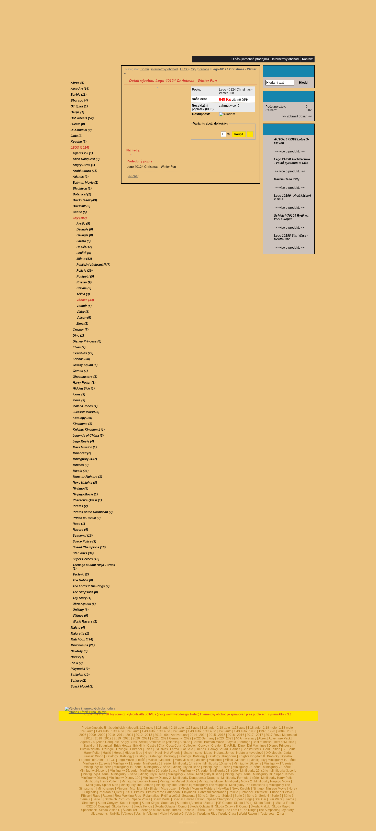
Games (235, 749)
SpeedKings (243, 799)
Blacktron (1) (82, 188)
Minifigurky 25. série (124, 770)
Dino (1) (78, 335)
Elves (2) (79, 347)
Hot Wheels (172, 753)
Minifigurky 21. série (216, 767)
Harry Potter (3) (84, 382)
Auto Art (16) (80, 89)
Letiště (141, 760)
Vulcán (191, 813)
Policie (233, 792)
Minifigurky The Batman (136, 785)
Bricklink (139, 745)
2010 (111, 735)
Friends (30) (81, 359)
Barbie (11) (78, 94)
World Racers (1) (85, 621)
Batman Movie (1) (85, 182)
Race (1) (79, 524)
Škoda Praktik (260, 806)
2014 (193, 735)
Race (96, 795)
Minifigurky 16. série (247, 763)
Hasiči (107, 753)
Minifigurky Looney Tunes (139, 781)
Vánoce (203, 69)
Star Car (260, 799)
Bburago (244, 742)
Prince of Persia (281, 792)
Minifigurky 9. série (238, 774)
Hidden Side (133, 753)
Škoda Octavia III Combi (231, 806)
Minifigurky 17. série (278, 763)
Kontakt (307, 59)
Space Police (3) (84, 541)
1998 (271, 731)
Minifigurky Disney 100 (124, 778)
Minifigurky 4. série (96, 774)
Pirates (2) (80, 506)
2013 (148, 735)
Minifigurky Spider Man (102, 785)
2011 (120, 735)
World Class (227, 813)
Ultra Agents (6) (84, 604)
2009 (92, 735)
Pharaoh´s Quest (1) (87, 500)
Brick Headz (122, 745)
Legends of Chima (92, 760)
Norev (293, 788)
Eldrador (136, 749)
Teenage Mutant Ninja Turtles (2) (94, 566)
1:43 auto (117, 731)
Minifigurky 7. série (181, 774)
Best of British (262, 742)
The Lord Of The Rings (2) (91, 586)
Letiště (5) (83, 253)
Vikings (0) (80, 615)
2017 (250, 735)
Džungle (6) (84, 229)
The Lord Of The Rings (240, 810)
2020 (126, 738)
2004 (281, 731)
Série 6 (289, 795)
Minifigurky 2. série (157, 767)
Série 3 (252, 795)
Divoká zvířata (90, 749)
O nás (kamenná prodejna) (250, 59)
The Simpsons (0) (85, 592)
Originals (90, 792)
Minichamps (105, 788)
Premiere (261, 792)
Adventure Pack (280, 738)
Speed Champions (220, 799)
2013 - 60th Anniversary (170, 735)
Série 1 (203, 795)
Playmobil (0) (80, 669)
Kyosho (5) (78, 141)
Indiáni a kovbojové (249, 753)
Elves (148, 749)
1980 (252, 731)
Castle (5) (80, 212)
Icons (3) (79, 394)
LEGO (184, 69)
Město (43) (84, 259)
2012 (139, 735)
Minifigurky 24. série (93, 770)
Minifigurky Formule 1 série (240, 778)
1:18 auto (162, 727)
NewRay (223, 788)
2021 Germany (171, 738)
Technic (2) (81, 574)
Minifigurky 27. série (194, 770)
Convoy (203, 745)
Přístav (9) (84, 282)
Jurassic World (93, 756)
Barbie (197, 742)
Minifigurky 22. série (247, 767)
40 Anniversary (246, 738)
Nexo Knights (241, 788)
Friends (200, 749)
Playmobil (189, 792)
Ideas (208, 753)
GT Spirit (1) (79, 106)
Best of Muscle (284, 742)
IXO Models (274, 753)
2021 (145, 738)
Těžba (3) (83, 294)
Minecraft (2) (82, 453)
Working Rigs (207, 813)
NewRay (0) (79, 651)
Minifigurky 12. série (127, 763)
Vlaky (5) (82, 312)
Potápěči (246, 792)
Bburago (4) (79, 100)
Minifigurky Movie (210, 781)
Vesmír (140, 813)
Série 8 (98, 799)
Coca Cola (173, 745)
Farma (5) (83, 241)
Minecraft (241, 760)
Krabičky (273, 756)
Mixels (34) (81, 471)
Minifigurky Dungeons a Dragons (196, 778)
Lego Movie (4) (83, 441)
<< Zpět (133, 176)
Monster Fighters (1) (87, 477)
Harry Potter (92, 753)
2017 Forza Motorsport (281, 735)
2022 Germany (204, 738)
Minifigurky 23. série (277, 767)
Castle (151, 745)
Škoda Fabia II (264, 803)
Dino (241, 745)
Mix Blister (151, 788)
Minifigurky (258, 760)
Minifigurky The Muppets (210, 785)
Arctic (143, 742)
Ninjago (258, 788)
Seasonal (188, 795)
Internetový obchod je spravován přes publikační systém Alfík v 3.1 (246, 714)
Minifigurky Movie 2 (238, 781)
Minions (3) (81, 465)
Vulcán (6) (83, 317)
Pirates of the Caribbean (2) (93, 512)
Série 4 (264, 795)
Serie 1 (215, 795)
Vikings (152, 813)
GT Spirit (289, 749)
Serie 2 (240, 795)
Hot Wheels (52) (82, 118)
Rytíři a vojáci (170, 795)
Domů (144, 69)
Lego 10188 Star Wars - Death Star (291, 237)
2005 (290, 731)
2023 (220, 738)
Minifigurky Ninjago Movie (272, 781)
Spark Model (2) (82, 686)
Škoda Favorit (121, 806)
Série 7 (85, 799)
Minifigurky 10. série (282, 760)
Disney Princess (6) (87, 341)
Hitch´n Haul (153, 753)
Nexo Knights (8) (85, 482)
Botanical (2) (82, 194)
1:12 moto (146, 727)
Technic (188, 810)
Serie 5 (276, 795)
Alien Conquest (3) (86, 159)
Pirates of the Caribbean (163, 792)
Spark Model (161, 799)
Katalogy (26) (82, 418)
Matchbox (215, 760)
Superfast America (189, 803)
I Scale (187, 753)
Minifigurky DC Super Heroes (273, 774)
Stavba (289, 799)
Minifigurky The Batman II (173, 785)
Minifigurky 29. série (254, 770)
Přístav (86, 795)
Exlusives (161, 749)
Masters (200, 760)
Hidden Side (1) (84, 388)
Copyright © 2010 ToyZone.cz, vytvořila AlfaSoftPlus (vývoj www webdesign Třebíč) (141, 714)
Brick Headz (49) (85, 200)
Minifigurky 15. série (217, 763)
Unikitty (115, 813)
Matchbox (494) (82, 639)
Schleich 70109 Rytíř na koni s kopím (291, 217)
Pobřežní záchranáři (212, 792)
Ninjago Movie (276, 788)
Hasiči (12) (84, 247)
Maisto (152, 760)
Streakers (88, 803)
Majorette (165, 760)
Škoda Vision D (109, 810)
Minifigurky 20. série (186, 767)
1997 (262, 731)
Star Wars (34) (83, 553)
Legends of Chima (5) (88, 435)
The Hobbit (215, 810)
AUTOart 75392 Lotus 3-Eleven (291, 141)
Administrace (188, 822)
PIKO (128, 792)
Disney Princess (280, 745)
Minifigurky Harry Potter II (101, 781)
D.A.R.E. (230, 745)
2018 (89, 738)
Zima (280, 813)
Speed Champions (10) (89, 547)
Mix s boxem (169, 788)
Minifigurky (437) (85, 459)
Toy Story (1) (82, 598)
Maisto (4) (78, 627)
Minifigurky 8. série (209, 774)
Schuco (124, 799)
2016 (231, 735)
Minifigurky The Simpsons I (248, 785)
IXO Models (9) (81, 130)
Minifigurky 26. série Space (159, 770)
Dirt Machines (256, 745)
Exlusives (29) (83, 353)
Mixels (185, 788)
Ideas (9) (79, 400)
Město (229, 760)
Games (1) (80, 371)
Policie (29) (84, 270)
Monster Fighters (203, 788)
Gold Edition (271, 749)
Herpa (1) (77, 112)
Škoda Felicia (143, 806)
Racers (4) (80, 529)
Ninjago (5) (80, 488)
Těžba (200, 810)
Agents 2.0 (87, 742)
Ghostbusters (251, 749)
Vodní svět (177, 813)
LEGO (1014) (80, 147)
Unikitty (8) (81, 610)
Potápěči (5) (85, 276)
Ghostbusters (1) (85, 377)
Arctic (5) (83, 223)
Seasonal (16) (83, 535)
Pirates (139, 792)
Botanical (105, 745)
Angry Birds (129, 742)
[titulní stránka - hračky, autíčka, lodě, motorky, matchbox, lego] (99, 29)
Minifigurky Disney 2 (157, 778)
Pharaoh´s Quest (110, 792)
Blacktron (89, 745)
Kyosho (286, 756)
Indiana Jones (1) (85, 406)
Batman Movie (214, 742)
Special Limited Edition (189, 799)
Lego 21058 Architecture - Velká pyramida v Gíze (292, 161)
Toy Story (287, 810)
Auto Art (185, 742)
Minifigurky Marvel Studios (178, 781)
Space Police (141, 799)
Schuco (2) (78, 680)
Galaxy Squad (218, 749)
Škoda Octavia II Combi (171, 806)
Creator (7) (81, 329)
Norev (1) (77, 657)
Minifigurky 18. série (98, 767)
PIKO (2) (77, 663)
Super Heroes (129, 803)
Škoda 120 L (243, 803)
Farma (174, 749)
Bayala (231, 742)
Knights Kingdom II (252, 756)
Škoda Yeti (130, 810)
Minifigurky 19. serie (128, 767)
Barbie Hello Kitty (287, 179)
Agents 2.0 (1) (83, 153)
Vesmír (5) (84, 306)
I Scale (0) (78, 124)
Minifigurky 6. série (152, 774)
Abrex (262, 738)
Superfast (167, 803)
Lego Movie (126, 760)
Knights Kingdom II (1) (89, 429)
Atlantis (172, 742)
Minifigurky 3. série (283, 770)
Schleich (111, 799)
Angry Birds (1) (84, 165)
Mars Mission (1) (85, 447)
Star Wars (275, 799)
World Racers (248, 813)
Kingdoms (229, 756)
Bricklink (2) (81, 206)
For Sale (187, 749)
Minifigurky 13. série (157, 763)
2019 (108, 738)
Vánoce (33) (85, 300)
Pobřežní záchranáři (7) (93, 265)
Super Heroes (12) (86, 559)
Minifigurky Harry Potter (277, 778)
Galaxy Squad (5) (85, 365)
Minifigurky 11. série (96, 763)
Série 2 (227, 795)
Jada (287, 753)
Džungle (108, 749)
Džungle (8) (84, 235)
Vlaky (164, 813)
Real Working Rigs (128, 795)
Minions (122, 788)
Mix (132, 788)
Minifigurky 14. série (187, 763)
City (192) (80, 218)
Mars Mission (184, 760)
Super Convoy (108, 803)
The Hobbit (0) (83, 580)
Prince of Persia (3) (87, 518)
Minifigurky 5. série (124, 774)
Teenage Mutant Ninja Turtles (160, 810)
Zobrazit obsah (297, 116)
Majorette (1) (80, 633)
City (193, 69)
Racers (108, 795)
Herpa (118, 753)
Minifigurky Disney (93, 778)
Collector (189, 745)
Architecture (157, 742)
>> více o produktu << (290, 151)
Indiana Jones (224, 753)
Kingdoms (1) (82, 424)
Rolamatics (151, 795)
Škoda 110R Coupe (218, 803)
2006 (82, 735)
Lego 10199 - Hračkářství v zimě (292, 197)
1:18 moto (270, 727)
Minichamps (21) (83, 645)
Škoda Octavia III (201, 806)
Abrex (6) (77, 83)
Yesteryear (267, 813)
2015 (212, 735)
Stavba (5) (83, 288)
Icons (198, 753)
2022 (187, 738)
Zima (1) (82, 323)
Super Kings (150, 803)
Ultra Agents (99, 813)
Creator (216, 745)
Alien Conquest (108, 742)
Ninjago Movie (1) (85, 494)
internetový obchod (164, 69)
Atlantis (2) (81, 177)
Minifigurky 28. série (224, 770)
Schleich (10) (80, 675)
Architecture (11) (85, 171)
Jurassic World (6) (86, 412)
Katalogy (112, 756)
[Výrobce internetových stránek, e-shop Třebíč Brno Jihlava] (90, 720)
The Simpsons (269, 810)
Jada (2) (76, 136)
